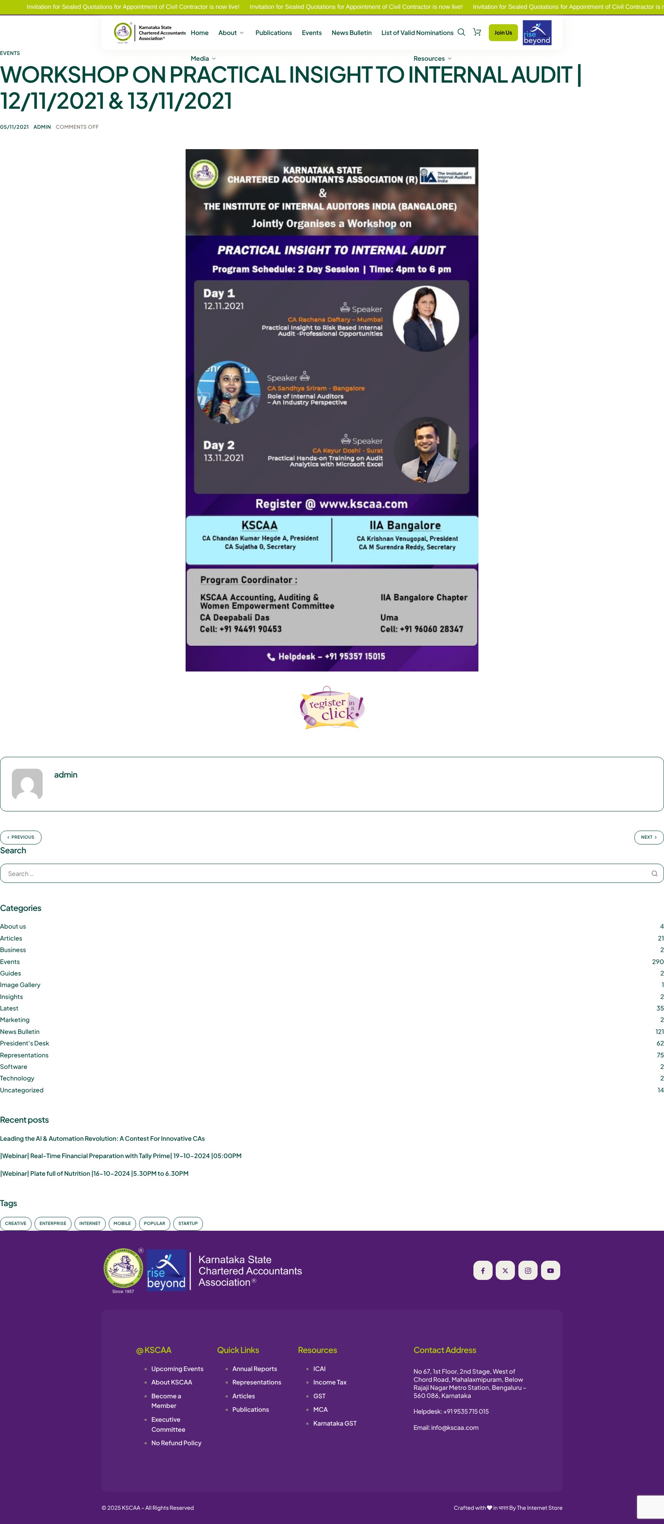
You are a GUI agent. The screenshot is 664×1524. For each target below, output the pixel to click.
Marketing (15, 1019)
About (227, 33)
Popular (155, 1223)
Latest (9, 1008)
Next (646, 837)
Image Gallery (20, 985)
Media (200, 58)
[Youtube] (550, 1270)
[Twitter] (505, 1270)
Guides (10, 973)
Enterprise (53, 1223)
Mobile (122, 1223)
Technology (17, 1078)
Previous (23, 837)
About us (13, 926)
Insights (11, 996)
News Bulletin (352, 33)
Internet (90, 1223)
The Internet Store (540, 1507)
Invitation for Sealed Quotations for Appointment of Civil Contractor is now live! (303, 7)
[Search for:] (332, 874)
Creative (16, 1223)
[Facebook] (483, 1270)
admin (42, 127)
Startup (188, 1223)
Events (312, 33)
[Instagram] (528, 1270)
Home (200, 33)
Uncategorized (21, 1090)
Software (13, 1066)
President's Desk (24, 1043)
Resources (429, 58)
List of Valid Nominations (418, 33)
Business (13, 950)
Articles (11, 938)
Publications (274, 33)
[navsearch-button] (461, 32)
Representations (24, 1055)
